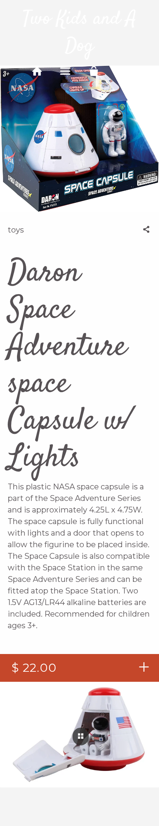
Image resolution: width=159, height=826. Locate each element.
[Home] (36, 71)
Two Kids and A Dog (79, 33)
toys (16, 229)
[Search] (122, 71)
